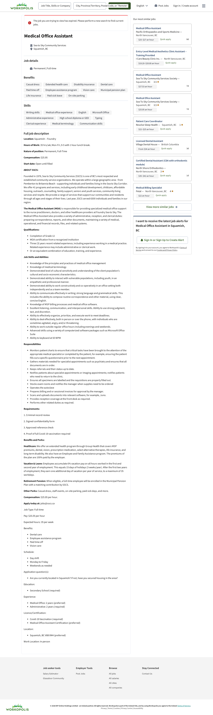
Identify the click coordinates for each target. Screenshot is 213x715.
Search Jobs (119, 6)
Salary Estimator (50, 673)
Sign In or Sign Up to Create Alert (164, 240)
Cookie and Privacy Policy (167, 250)
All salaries (114, 678)
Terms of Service (183, 706)
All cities (113, 683)
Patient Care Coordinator (149, 121)
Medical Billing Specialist (149, 187)
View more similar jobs (160, 207)
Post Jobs (163, 5)
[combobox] (54, 5)
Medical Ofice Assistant (148, 98)
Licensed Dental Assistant (149, 141)
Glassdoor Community (53, 678)
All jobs (112, 673)
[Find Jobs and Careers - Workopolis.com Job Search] (21, 5)
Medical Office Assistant (148, 28)
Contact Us (147, 673)
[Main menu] (204, 6)
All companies (115, 687)
